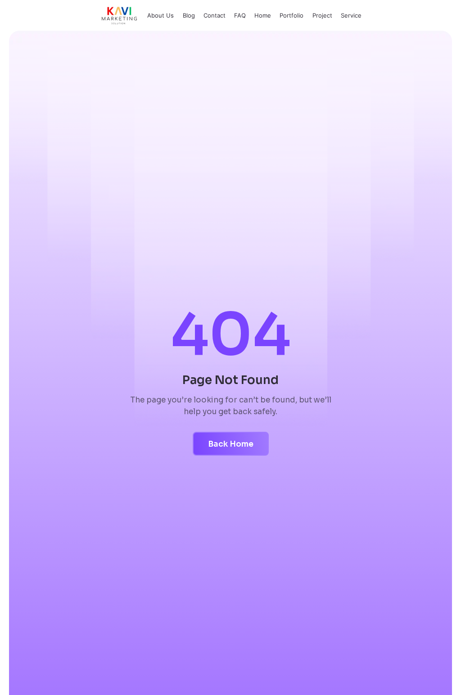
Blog (189, 15)
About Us (160, 15)
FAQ (240, 15)
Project (322, 15)
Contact (214, 15)
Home (262, 15)
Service (351, 15)
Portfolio (291, 15)
